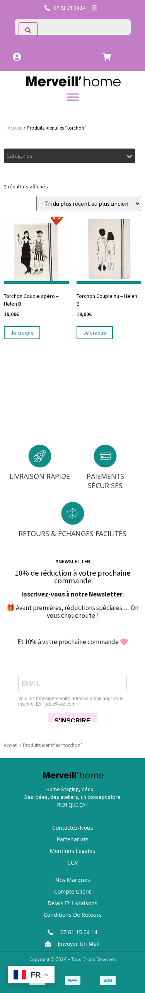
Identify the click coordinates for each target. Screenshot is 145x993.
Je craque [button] (22, 332)
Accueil (15, 128)
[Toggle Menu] (73, 97)
